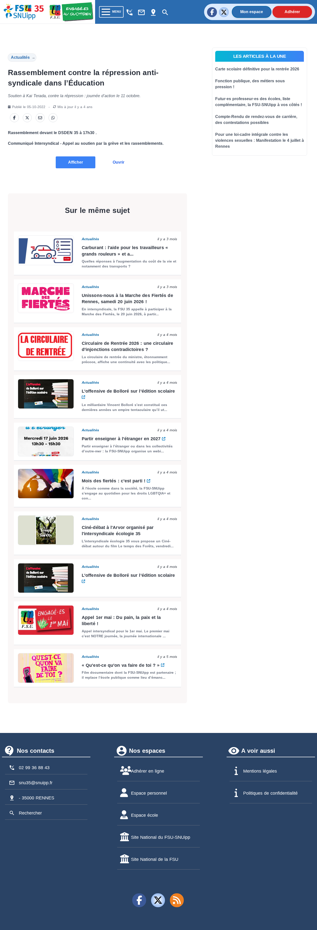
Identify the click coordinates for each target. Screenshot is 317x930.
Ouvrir (118, 162)
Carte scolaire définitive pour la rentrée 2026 (257, 69)
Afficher (75, 162)
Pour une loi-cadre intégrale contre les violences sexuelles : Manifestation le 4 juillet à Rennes (259, 140)
